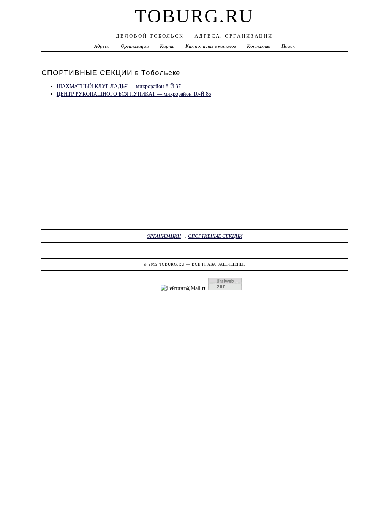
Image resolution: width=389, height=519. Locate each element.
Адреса (102, 46)
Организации (135, 46)
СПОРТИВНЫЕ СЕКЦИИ (215, 236)
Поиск (288, 46)
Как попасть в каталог (210, 46)
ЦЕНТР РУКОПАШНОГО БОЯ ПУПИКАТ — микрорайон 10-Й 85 (134, 94)
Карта (167, 46)
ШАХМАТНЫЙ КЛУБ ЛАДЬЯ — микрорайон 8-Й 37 (119, 86)
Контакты (258, 46)
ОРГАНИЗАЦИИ (164, 236)
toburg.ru (194, 16)
